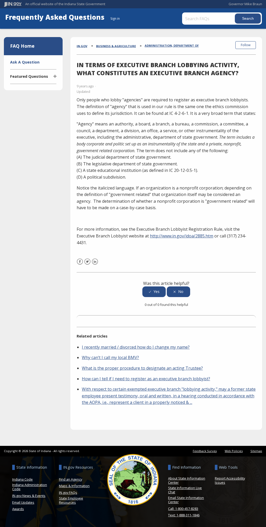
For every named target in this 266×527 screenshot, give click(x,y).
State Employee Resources (71, 500)
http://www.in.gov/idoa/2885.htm (181, 236)
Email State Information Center (186, 500)
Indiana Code (22, 479)
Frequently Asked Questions (55, 17)
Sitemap (256, 451)
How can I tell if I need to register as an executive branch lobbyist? (146, 379)
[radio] (154, 291)
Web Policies (234, 451)
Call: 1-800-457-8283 (183, 509)
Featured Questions (29, 76)
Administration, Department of (172, 45)
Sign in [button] (115, 18)
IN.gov (82, 46)
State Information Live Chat (185, 490)
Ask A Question (24, 62)
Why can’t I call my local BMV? (110, 357)
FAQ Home (22, 46)
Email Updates (23, 502)
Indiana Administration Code (29, 487)
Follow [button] (245, 45)
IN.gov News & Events (28, 496)
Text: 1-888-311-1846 (184, 515)
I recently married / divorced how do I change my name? (136, 347)
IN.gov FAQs (68, 492)
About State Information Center (186, 480)
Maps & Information (74, 486)
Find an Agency (70, 479)
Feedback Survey (205, 451)
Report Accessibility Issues (230, 480)
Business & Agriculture (116, 46)
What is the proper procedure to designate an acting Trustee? (142, 368)
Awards (18, 509)
